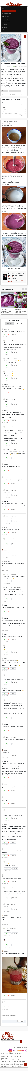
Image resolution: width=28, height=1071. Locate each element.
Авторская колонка (7, 21)
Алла (13, 887)
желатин (4, 109)
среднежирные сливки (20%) (9, 113)
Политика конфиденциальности (10, 1046)
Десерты (4, 91)
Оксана (14, 490)
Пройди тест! (5, 16)
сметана (4, 107)
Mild (7, 340)
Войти (3, 30)
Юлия (5, 550)
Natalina (6, 915)
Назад (3, 8)
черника (4, 105)
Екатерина (14, 574)
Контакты (4, 27)
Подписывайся (19, 1050)
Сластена (14, 340)
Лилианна (14, 861)
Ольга (13, 426)
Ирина (13, 399)
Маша (13, 645)
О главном (4, 24)
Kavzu (5, 750)
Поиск (4, 11)
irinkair (5, 527)
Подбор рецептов (6, 13)
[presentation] (23, 289)
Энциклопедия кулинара (8, 19)
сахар (3, 116)
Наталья (14, 737)
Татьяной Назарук (13, 277)
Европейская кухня (15, 91)
